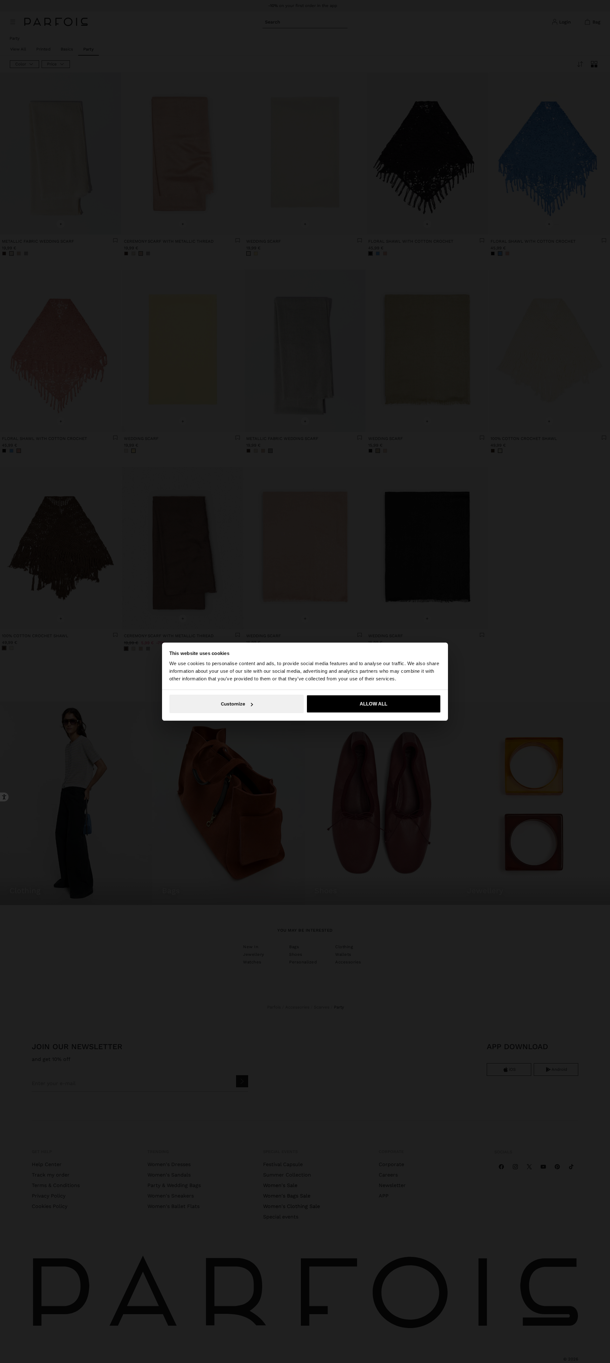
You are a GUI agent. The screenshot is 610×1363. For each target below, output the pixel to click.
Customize (233, 704)
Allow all (373, 703)
